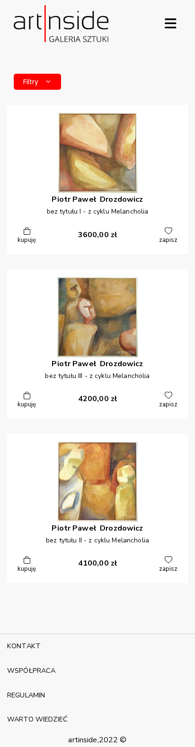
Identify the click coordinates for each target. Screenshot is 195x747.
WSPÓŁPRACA (31, 670)
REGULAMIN (26, 695)
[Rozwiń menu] (170, 23)
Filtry (30, 81)
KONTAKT (24, 646)
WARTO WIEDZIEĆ (37, 719)
